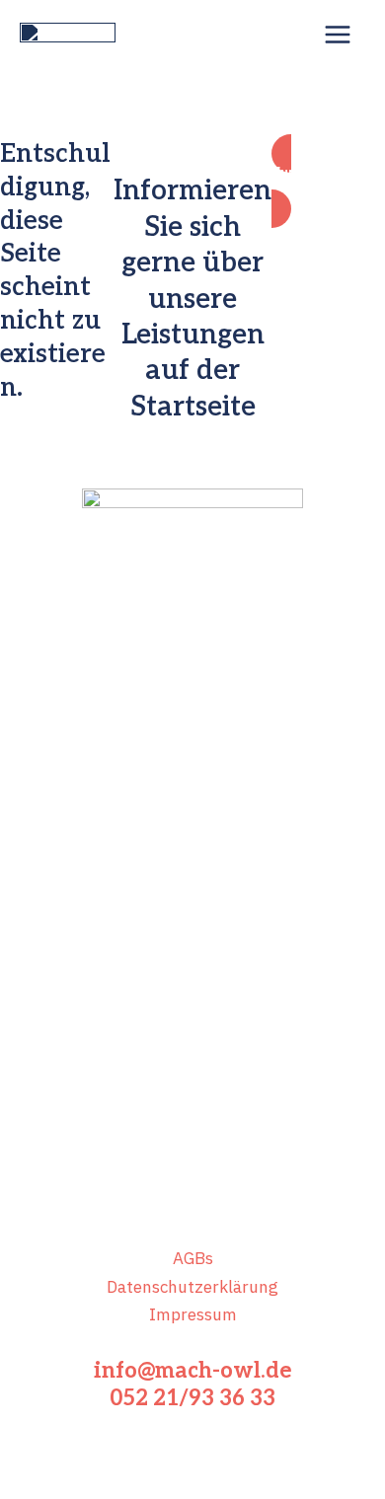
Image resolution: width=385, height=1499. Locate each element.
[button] (328, 181)
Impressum (193, 1314)
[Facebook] (163, 751)
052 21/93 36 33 (192, 1398)
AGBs (193, 1258)
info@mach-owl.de (192, 1371)
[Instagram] (222, 751)
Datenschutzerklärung (192, 1287)
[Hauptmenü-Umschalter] (338, 34)
